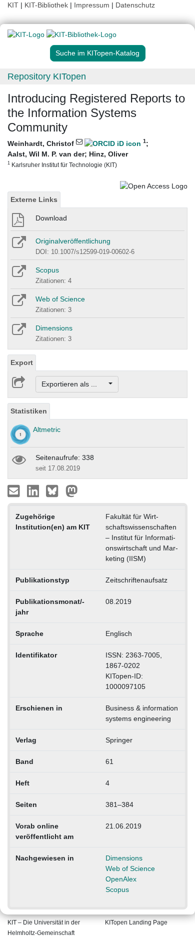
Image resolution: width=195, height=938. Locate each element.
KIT (13, 5)
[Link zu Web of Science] (18, 304)
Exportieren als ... (74, 384)
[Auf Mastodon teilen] (72, 490)
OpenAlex (121, 879)
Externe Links (34, 200)
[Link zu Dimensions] (18, 332)
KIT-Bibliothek (47, 5)
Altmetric (46, 430)
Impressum (92, 5)
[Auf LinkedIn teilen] (34, 490)
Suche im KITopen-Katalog (98, 53)
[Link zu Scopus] (18, 274)
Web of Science (60, 299)
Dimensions (54, 328)
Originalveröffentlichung (73, 241)
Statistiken (28, 411)
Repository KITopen (47, 77)
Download (51, 218)
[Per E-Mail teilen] (15, 490)
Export (21, 362)
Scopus (47, 270)
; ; (78, 153)
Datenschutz (135, 5)
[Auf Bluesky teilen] (55, 490)
